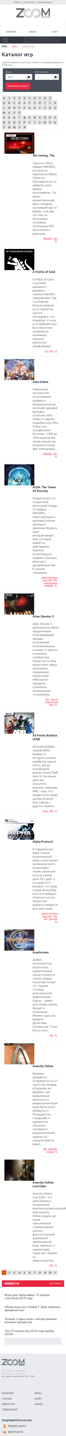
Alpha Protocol (43, 841)
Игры (14, 46)
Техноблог (10, 1409)
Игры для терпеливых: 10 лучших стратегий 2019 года (27, 1296)
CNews (17, 2)
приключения (50, 583)
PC (56, 241)
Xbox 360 (53, 919)
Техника (11, 31)
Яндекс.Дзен (17, 1426)
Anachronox (41, 952)
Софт (55, 31)
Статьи (7, 1398)
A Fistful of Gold (44, 271)
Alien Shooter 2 (43, 616)
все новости (55, 1283)
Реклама (20, 1370)
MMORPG (47, 239)
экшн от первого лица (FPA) (51, 702)
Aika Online (40, 381)
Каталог (8, 1393)
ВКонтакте (15, 1432)
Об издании (8, 1370)
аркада (50, 1152)
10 (50, 1272)
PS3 (45, 919)
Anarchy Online (43, 1066)
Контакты (18, 1373)
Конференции (44, 2)
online (45, 811)
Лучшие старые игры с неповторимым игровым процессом (31, 1320)
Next (33, 1341)
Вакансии (7, 1373)
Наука (33, 31)
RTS (46, 351)
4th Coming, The (44, 155)
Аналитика (29, 2)
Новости (8, 1404)
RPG (55, 239)
